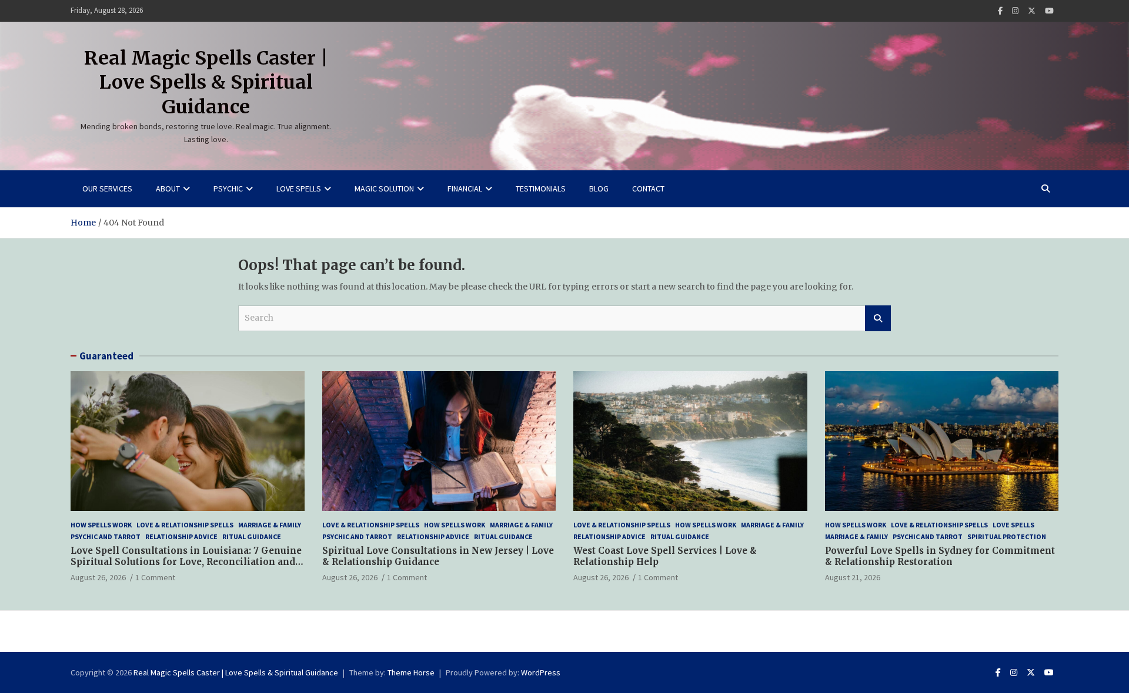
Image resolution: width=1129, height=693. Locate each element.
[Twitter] (1031, 11)
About (168, 188)
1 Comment (155, 577)
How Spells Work (101, 524)
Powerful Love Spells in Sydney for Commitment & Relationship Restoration (940, 556)
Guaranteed (106, 355)
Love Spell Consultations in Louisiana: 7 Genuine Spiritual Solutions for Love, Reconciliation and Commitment (186, 562)
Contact (648, 188)
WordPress (540, 672)
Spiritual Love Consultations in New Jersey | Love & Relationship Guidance (438, 556)
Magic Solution (384, 188)
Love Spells (298, 188)
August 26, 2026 (98, 577)
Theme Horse (411, 672)
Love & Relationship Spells (184, 524)
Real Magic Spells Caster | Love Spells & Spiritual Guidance (206, 82)
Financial (464, 188)
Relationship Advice (181, 536)
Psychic (228, 188)
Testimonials (541, 188)
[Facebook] (1000, 11)
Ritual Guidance (251, 536)
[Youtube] (1049, 11)
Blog (599, 188)
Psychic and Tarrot (106, 536)
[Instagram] (1015, 11)
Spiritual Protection (1006, 536)
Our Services (107, 188)
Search (878, 318)
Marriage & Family (269, 524)
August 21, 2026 (852, 577)
